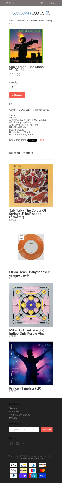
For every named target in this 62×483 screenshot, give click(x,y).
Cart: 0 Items (49, 3)
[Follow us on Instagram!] (24, 444)
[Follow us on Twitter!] (18, 444)
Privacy (13, 418)
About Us (14, 411)
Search (13, 408)
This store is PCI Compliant (28, 458)
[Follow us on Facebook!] (12, 444)
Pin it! (42, 140)
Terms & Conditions (19, 414)
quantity (13, 82)
